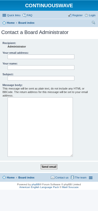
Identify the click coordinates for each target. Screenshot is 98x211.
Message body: (13, 85)
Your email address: (16, 52)
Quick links (14, 15)
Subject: (8, 74)
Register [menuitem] (77, 15)
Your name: (10, 63)
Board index (26, 177)
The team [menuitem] (80, 177)
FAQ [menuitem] (29, 15)
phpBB (36, 184)
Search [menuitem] (93, 23)
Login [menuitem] (92, 15)
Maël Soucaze (70, 187)
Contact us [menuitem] (62, 177)
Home (11, 177)
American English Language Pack (39, 187)
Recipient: (9, 43)
